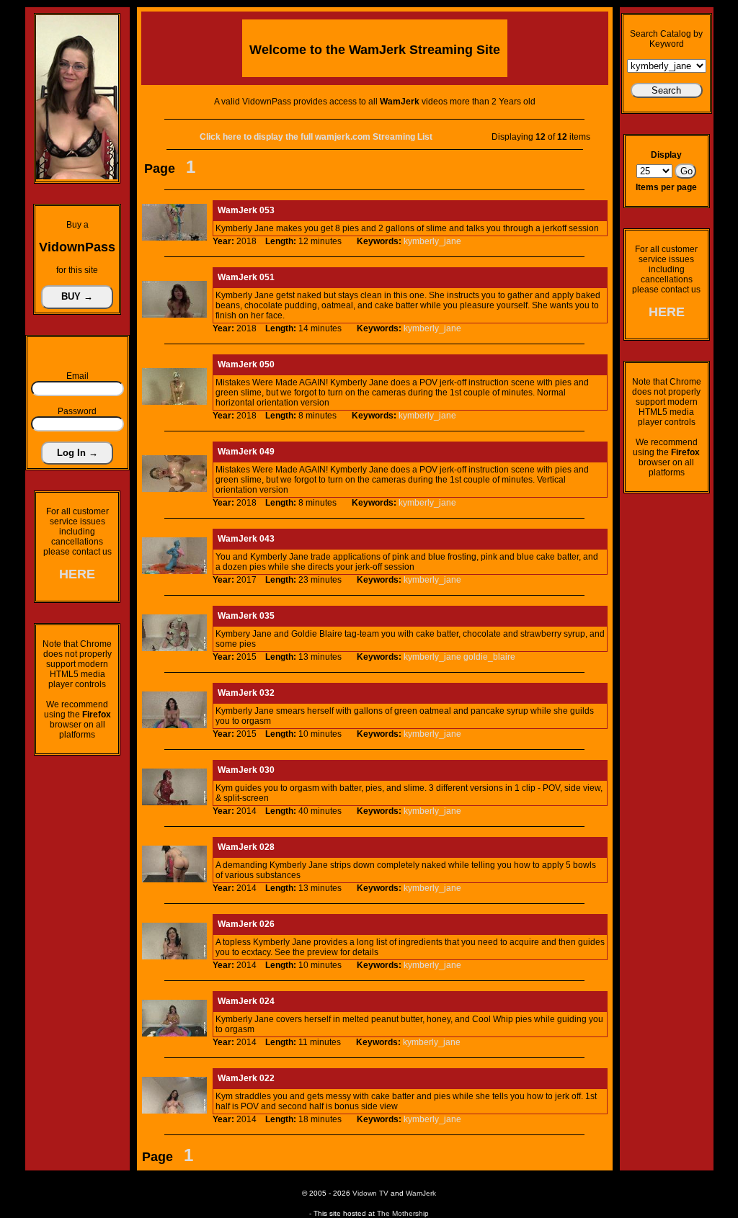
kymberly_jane (432, 241)
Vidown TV (370, 1193)
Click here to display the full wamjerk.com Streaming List (316, 137)
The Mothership (403, 1213)
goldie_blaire (489, 657)
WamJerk (421, 1193)
